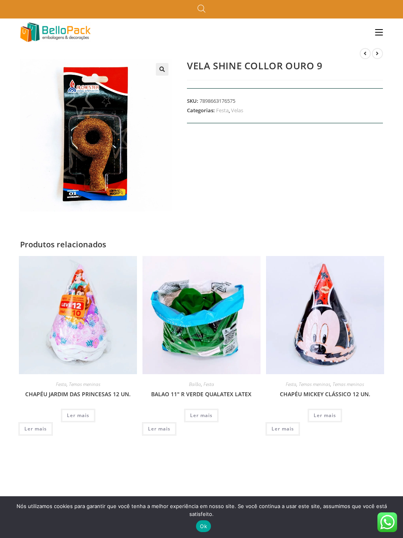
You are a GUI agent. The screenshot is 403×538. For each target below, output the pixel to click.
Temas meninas (84, 384)
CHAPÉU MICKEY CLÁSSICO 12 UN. (325, 394)
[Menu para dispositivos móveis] (379, 32)
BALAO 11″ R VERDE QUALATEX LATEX (201, 394)
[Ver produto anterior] (365, 53)
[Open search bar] (201, 9)
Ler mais (78, 415)
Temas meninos (348, 384)
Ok (203, 526)
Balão (195, 384)
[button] (162, 69)
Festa (222, 110)
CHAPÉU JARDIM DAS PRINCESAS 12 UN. (78, 394)
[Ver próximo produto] (377, 53)
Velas (237, 110)
